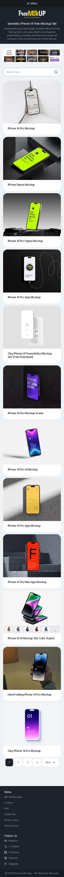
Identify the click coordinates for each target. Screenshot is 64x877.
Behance (13, 840)
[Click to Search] (56, 72)
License (8, 802)
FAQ (6, 808)
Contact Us (10, 814)
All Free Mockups (13, 796)
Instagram (14, 863)
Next (48, 762)
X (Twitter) (14, 846)
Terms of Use (11, 825)
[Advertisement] (33, 773)
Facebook (14, 852)
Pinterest (13, 857)
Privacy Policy (11, 820)
